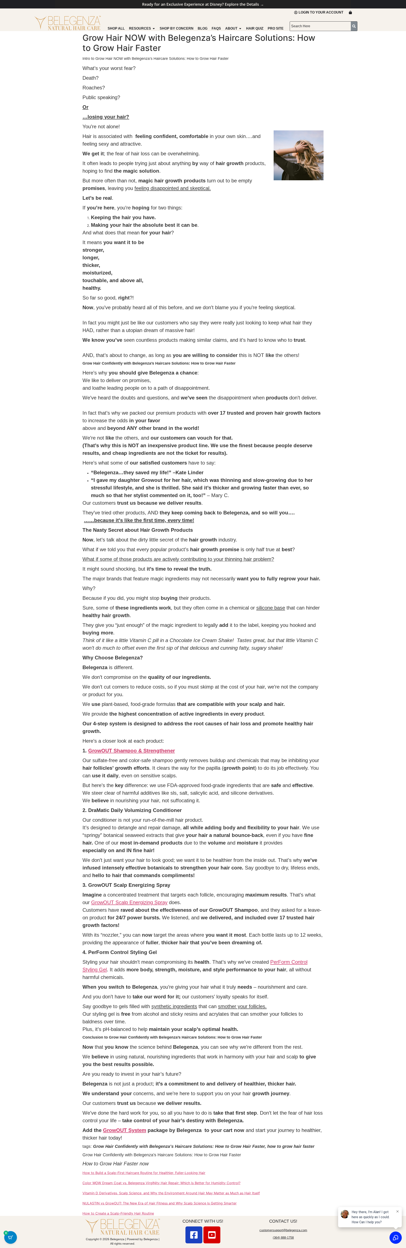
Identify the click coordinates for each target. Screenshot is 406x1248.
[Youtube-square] (211, 1234)
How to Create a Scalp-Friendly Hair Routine (118, 1213)
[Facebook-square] (193, 1234)
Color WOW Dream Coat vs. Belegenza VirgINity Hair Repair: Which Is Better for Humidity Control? (161, 1183)
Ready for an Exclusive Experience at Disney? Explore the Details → (203, 4)
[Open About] (240, 28)
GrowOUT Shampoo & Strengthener (131, 750)
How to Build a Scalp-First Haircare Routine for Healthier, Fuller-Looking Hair (143, 1173)
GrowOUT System (124, 1130)
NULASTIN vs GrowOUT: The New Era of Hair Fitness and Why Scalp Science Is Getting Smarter (159, 1203)
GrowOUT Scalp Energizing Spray (129, 902)
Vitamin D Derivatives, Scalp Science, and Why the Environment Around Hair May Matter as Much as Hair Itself (171, 1193)
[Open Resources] (153, 28)
